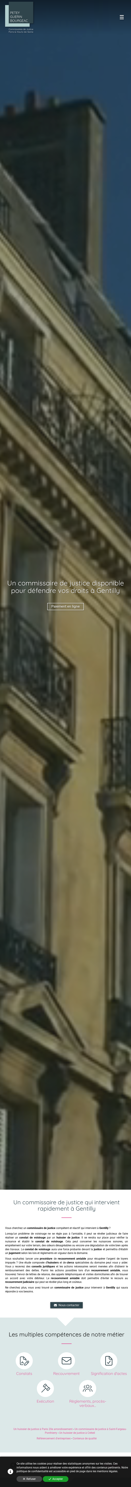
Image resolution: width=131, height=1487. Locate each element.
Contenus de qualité (85, 1438)
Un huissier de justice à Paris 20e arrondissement (42, 1429)
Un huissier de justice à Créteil (77, 1432)
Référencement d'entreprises (54, 1438)
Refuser (31, 1479)
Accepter (57, 1479)
